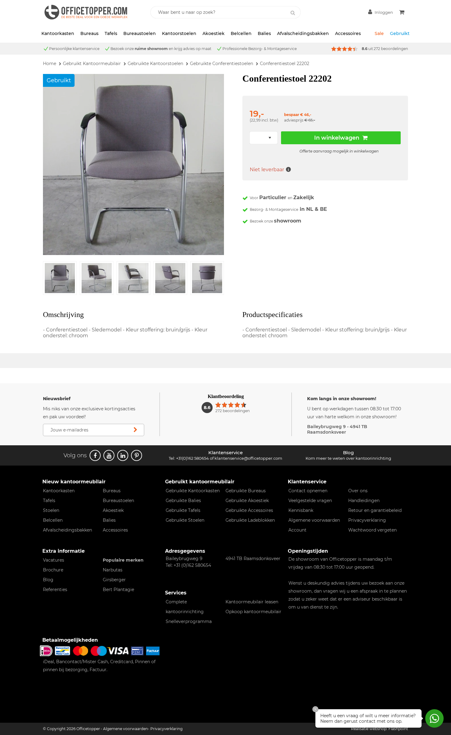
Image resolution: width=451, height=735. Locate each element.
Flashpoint (398, 728)
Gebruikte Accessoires (249, 510)
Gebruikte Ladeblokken (250, 520)
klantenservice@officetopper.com (248, 458)
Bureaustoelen (139, 33)
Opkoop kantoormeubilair (253, 611)
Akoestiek (213, 33)
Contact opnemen (307, 490)
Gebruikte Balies (183, 500)
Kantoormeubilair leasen (252, 602)
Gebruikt (400, 33)
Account (297, 530)
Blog (48, 579)
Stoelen (51, 510)
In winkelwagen (336, 137)
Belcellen (241, 33)
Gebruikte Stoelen (185, 520)
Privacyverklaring (367, 520)
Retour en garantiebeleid (375, 510)
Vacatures (53, 560)
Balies (264, 33)
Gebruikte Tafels (183, 510)
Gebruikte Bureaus (246, 490)
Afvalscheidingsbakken (303, 33)
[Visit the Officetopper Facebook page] (95, 455)
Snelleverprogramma (189, 621)
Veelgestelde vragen (310, 500)
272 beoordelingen (391, 48)
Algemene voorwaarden (314, 520)
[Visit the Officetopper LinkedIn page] (122, 455)
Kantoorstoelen (179, 33)
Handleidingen (364, 500)
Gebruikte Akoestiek (247, 500)
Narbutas (112, 570)
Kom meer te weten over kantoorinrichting (348, 458)
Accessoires (348, 33)
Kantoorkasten (57, 33)
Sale (379, 33)
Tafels (111, 33)
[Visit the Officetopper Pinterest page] (136, 455)
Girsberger (114, 579)
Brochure (53, 570)
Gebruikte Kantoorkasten (193, 490)
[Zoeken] (293, 13)
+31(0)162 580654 (192, 458)
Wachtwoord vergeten (372, 530)
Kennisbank (300, 510)
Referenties (55, 589)
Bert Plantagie (118, 589)
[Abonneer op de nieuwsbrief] (135, 430)
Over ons (358, 490)
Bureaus (89, 33)
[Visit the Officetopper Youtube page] (108, 455)
